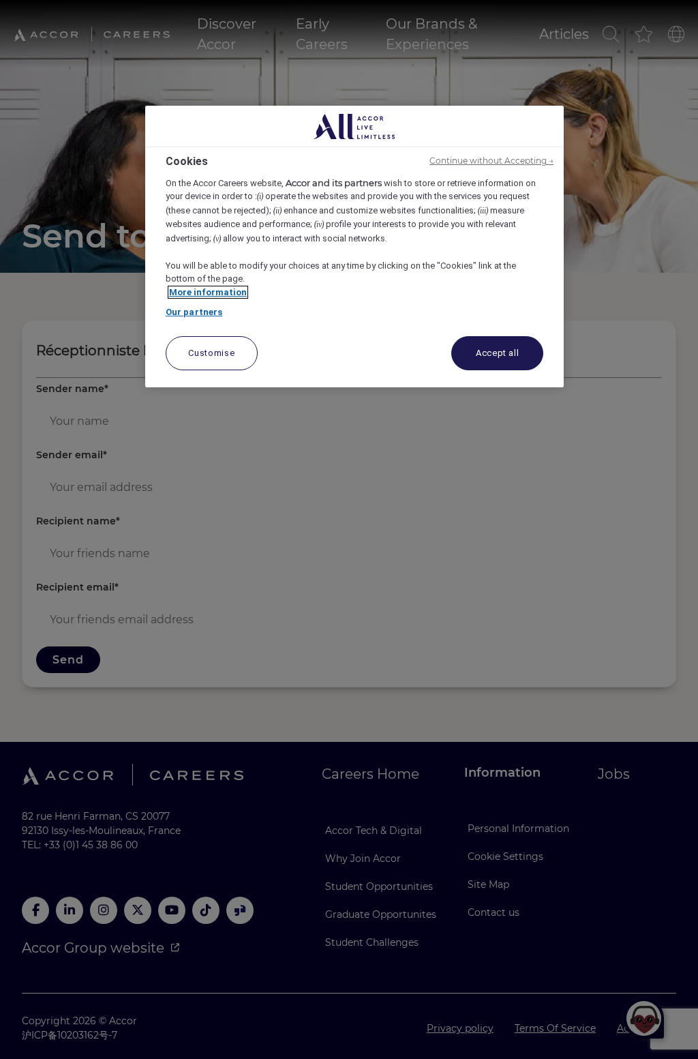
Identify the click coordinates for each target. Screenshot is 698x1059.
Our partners (194, 312)
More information (208, 292)
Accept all (497, 353)
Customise (211, 353)
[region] (354, 246)
